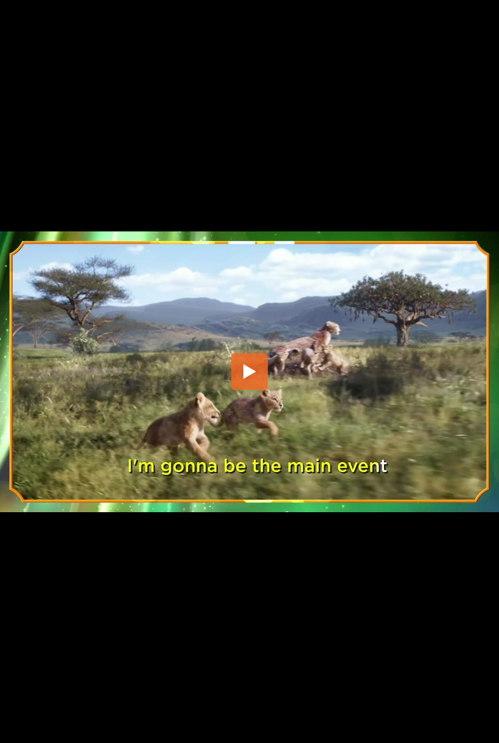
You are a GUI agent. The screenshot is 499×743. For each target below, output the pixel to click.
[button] (249, 371)
